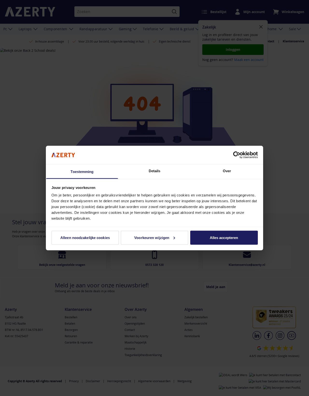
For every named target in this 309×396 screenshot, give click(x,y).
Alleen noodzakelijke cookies (85, 237)
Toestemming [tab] (81, 172)
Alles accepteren (224, 237)
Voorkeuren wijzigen (151, 237)
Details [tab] (155, 171)
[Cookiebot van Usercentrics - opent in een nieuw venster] (237, 154)
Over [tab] (227, 171)
